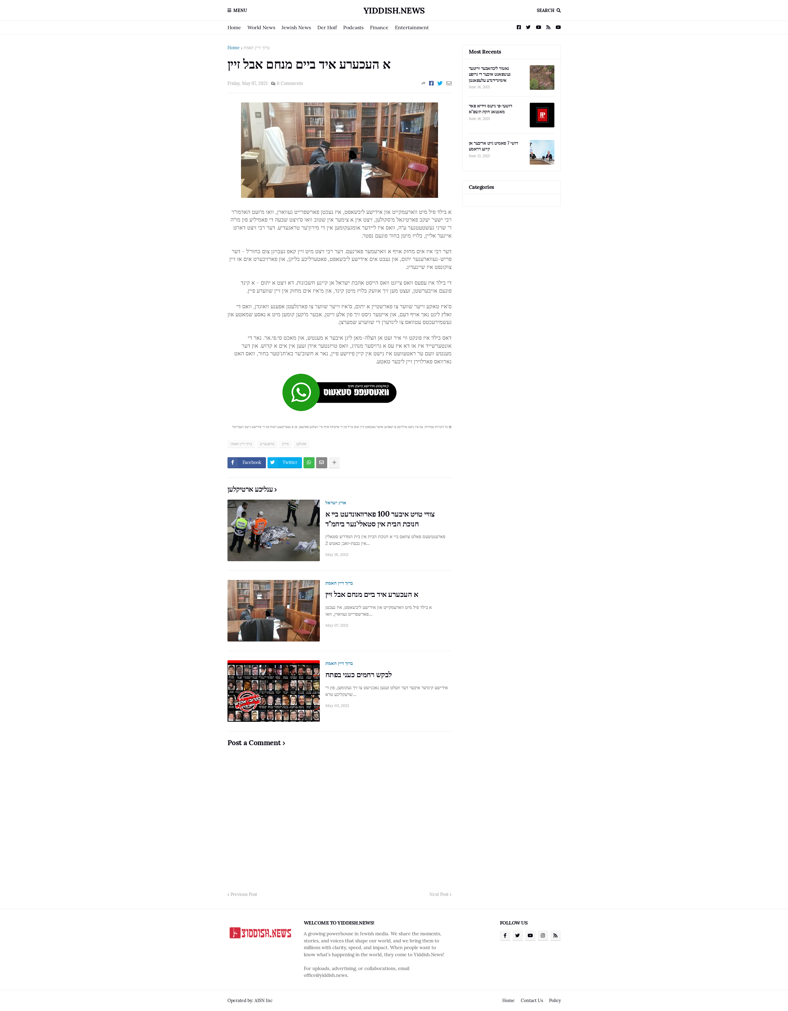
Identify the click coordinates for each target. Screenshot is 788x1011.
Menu (240, 10)
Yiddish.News (394, 10)
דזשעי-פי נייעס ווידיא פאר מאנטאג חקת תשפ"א (490, 109)
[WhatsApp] (309, 462)
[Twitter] (440, 83)
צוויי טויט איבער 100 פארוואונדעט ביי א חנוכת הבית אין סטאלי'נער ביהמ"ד (380, 518)
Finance (379, 27)
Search (545, 10)
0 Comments (290, 83)
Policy (555, 1000)
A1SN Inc (263, 1000)
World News (261, 27)
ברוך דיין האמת (256, 47)
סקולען (301, 444)
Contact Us (532, 1000)
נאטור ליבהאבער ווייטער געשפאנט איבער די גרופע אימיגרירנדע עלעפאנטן (490, 74)
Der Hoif (327, 27)
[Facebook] (431, 83)
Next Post (438, 894)
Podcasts (353, 27)
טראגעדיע (267, 444)
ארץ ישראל (335, 502)
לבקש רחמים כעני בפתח (358, 674)
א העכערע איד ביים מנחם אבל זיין (371, 594)
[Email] (449, 83)
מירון (285, 444)
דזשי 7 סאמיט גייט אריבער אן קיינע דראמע (493, 146)
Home (234, 27)
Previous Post (244, 894)
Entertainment (412, 27)
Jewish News (296, 27)
